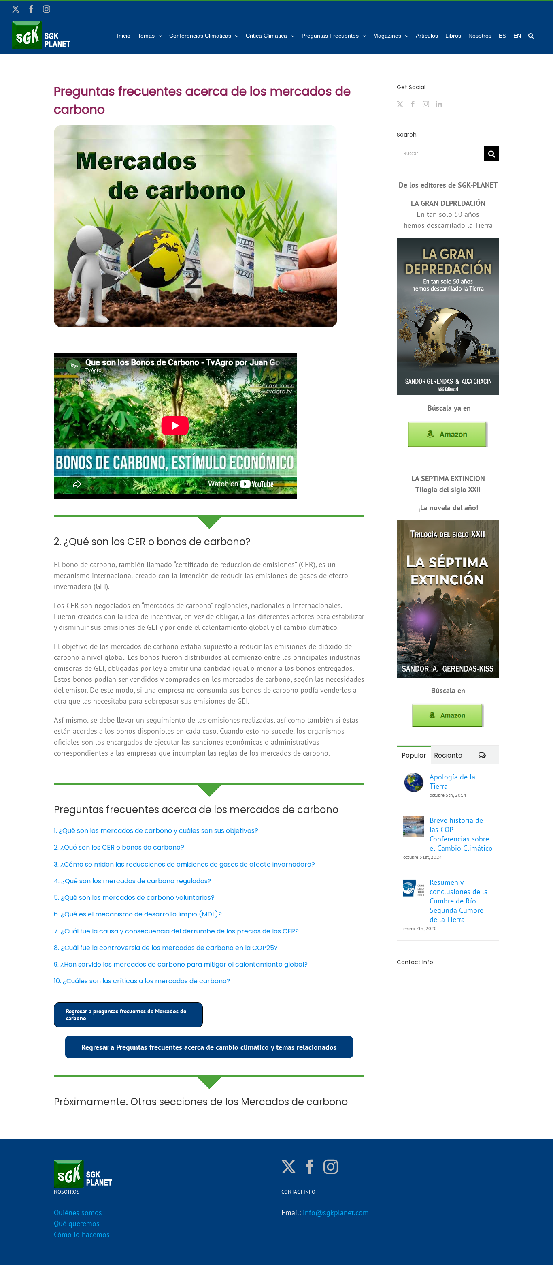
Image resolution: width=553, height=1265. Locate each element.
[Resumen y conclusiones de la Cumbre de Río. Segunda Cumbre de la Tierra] (413, 883)
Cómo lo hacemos (82, 1234)
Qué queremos (77, 1223)
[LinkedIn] (439, 104)
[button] (531, 35)
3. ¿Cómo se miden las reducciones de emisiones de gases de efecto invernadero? (184, 864)
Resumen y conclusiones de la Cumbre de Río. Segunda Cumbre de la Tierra (459, 901)
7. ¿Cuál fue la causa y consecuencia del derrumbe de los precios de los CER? (176, 931)
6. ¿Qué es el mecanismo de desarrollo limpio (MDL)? (138, 914)
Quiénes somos (78, 1212)
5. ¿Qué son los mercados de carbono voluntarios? (134, 897)
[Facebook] (413, 104)
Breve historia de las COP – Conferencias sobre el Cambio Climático (461, 834)
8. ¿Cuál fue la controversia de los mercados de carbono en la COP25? (166, 947)
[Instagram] (426, 104)
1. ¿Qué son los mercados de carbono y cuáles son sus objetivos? (156, 830)
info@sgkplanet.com (336, 1212)
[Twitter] (400, 104)
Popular (414, 755)
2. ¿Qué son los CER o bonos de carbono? (119, 847)
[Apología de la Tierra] (413, 777)
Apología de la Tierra (452, 781)
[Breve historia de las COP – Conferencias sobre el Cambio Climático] (413, 821)
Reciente (448, 755)
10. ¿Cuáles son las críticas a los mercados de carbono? (142, 981)
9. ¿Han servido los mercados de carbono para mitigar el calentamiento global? (181, 964)
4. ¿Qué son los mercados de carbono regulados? (132, 881)
